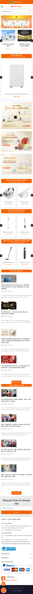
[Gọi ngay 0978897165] (3, 590)
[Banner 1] (16, 115)
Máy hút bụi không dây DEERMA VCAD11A (8, 262)
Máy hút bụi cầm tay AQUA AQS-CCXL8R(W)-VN (8, 232)
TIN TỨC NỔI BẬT (16, 271)
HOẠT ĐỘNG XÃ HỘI (16, 385)
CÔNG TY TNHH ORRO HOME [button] (10, 519)
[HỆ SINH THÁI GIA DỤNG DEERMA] (25, 35)
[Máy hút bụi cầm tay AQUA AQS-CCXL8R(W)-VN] (8, 223)
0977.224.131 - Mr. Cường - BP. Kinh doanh (16, 539)
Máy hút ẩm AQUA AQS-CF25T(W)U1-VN (16, 94)
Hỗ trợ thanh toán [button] (7, 562)
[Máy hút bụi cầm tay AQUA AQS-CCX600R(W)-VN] (25, 223)
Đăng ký (16, 512)
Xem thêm (16, 382)
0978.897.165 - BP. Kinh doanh (13, 530)
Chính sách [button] (4, 558)
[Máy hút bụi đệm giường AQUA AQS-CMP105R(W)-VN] (8, 192)
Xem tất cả (8, 49)
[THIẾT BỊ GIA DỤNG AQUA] (8, 35)
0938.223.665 (11, 580)
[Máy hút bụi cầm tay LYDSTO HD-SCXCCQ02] (25, 253)
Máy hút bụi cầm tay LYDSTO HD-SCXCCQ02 (25, 262)
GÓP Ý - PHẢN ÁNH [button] (7, 577)
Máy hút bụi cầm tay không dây (16, 241)
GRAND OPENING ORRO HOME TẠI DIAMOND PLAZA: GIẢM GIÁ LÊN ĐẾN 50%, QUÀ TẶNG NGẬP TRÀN (15, 340)
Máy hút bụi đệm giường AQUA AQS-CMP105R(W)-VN (8, 202)
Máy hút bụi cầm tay (16, 210)
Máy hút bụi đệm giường (16, 180)
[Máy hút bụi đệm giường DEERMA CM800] (25, 192)
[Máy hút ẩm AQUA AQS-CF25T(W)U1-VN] (16, 76)
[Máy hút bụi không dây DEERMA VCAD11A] (8, 253)
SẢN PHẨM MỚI (16, 55)
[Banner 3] (16, 164)
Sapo (20, 590)
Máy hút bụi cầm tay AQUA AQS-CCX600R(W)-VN (25, 232)
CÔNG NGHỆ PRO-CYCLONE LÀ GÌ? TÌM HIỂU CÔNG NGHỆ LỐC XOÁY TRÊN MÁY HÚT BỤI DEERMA (15, 286)
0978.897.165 (18, 2)
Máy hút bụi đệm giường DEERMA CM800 (25, 202)
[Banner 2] (16, 141)
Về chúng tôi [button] (5, 553)
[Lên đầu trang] (28, 583)
